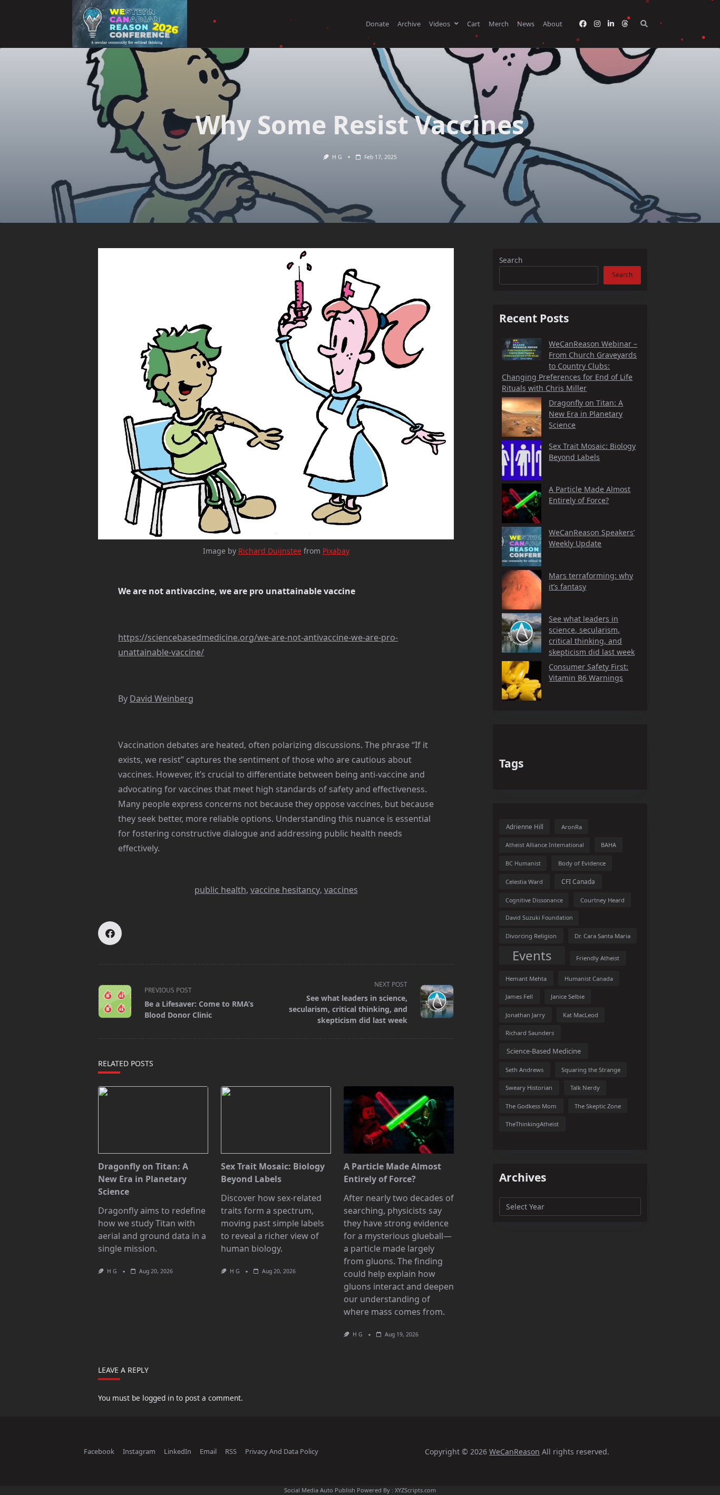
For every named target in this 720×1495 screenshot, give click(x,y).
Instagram (139, 1451)
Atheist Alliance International (544, 845)
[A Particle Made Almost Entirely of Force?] (399, 1120)
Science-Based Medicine (544, 1051)
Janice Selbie (568, 996)
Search (510, 260)
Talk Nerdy (585, 1087)
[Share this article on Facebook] (110, 933)
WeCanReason (514, 1452)
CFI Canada (578, 881)
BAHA (608, 845)
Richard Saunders (529, 1033)
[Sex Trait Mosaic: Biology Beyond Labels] (276, 1120)
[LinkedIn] (611, 23)
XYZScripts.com (415, 1490)
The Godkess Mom (531, 1106)
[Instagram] (597, 23)
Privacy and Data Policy (281, 1451)
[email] (624, 23)
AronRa (571, 827)
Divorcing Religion (531, 936)
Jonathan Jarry (525, 1015)
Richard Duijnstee (269, 551)
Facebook (99, 1451)
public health (220, 890)
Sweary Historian (528, 1087)
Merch (499, 23)
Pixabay (336, 551)
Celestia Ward (524, 882)
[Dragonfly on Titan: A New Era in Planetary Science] (153, 1120)
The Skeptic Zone (598, 1106)
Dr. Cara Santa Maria (602, 936)
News (525, 23)
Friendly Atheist (597, 958)
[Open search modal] (644, 23)
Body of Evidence (582, 863)
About (552, 23)
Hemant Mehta (526, 978)
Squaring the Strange (590, 1070)
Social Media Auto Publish (319, 1490)
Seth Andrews (524, 1070)
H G (337, 157)
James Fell (519, 996)
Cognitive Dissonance (534, 900)
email (208, 1451)
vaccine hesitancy (285, 890)
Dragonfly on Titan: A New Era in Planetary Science (143, 1178)
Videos (439, 23)
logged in (158, 1398)
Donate (377, 23)
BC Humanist (523, 863)
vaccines (341, 890)
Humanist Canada (589, 978)
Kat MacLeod (580, 1015)
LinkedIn (177, 1451)
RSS (231, 1451)
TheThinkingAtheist (532, 1124)
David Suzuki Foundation (539, 917)
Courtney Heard (602, 900)
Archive (409, 23)
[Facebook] (583, 23)
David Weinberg (161, 698)
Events (532, 955)
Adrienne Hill (524, 827)
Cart (473, 23)
